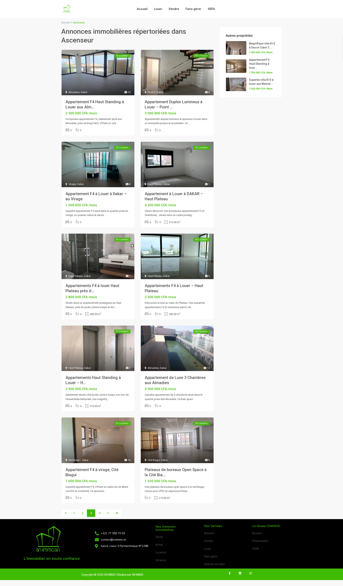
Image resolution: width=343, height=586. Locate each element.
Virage (72, 184)
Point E (151, 92)
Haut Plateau (155, 184)
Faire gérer (193, 9)
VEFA (211, 9)
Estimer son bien (214, 564)
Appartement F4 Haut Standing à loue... (259, 63)
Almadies (73, 92)
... (117, 123)
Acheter (209, 533)
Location (160, 552)
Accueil (142, 9)
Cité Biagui (74, 460)
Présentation (260, 541)
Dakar (84, 92)
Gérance (160, 560)
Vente (159, 537)
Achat (159, 544)
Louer (158, 9)
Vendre (174, 9)
